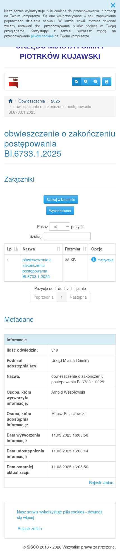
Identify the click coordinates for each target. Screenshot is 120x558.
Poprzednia (43, 297)
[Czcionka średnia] (86, 81)
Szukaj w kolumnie (61, 199)
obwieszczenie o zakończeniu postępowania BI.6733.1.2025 (37, 268)
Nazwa (29, 249)
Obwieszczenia (31, 101)
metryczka (105, 259)
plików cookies (42, 35)
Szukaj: (36, 236)
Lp (9, 249)
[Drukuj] (106, 81)
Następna (78, 297)
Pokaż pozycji (60, 226)
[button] (113, 5)
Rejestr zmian (101, 482)
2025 (55, 101)
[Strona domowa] (10, 101)
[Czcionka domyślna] (76, 81)
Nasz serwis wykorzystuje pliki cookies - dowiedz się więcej (59, 514)
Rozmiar (72, 249)
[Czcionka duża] (95, 81)
